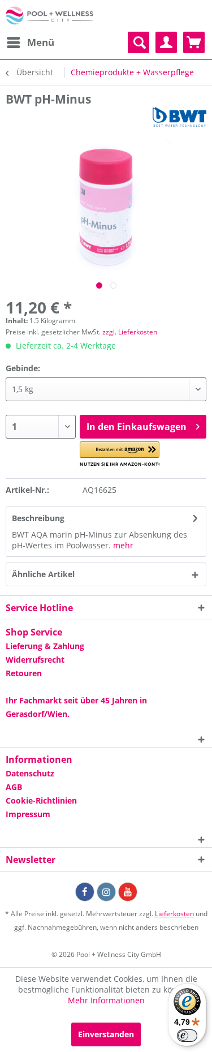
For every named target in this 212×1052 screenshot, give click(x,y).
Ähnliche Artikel (43, 574)
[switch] (187, 1035)
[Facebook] (85, 892)
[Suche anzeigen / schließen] (138, 42)
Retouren (24, 673)
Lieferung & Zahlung (45, 646)
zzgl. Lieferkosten (129, 332)
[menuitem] (30, 42)
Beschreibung (38, 518)
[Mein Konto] (166, 42)
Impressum (28, 814)
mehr (123, 545)
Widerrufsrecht (35, 659)
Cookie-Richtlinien (41, 800)
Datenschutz (30, 773)
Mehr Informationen (106, 1000)
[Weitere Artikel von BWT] (179, 117)
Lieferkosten (174, 913)
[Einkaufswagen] (194, 42)
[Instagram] (106, 892)
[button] (119, 454)
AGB (14, 787)
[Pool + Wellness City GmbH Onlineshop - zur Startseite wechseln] (49, 15)
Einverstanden (106, 1034)
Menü (40, 42)
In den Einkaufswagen (136, 426)
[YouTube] (128, 892)
